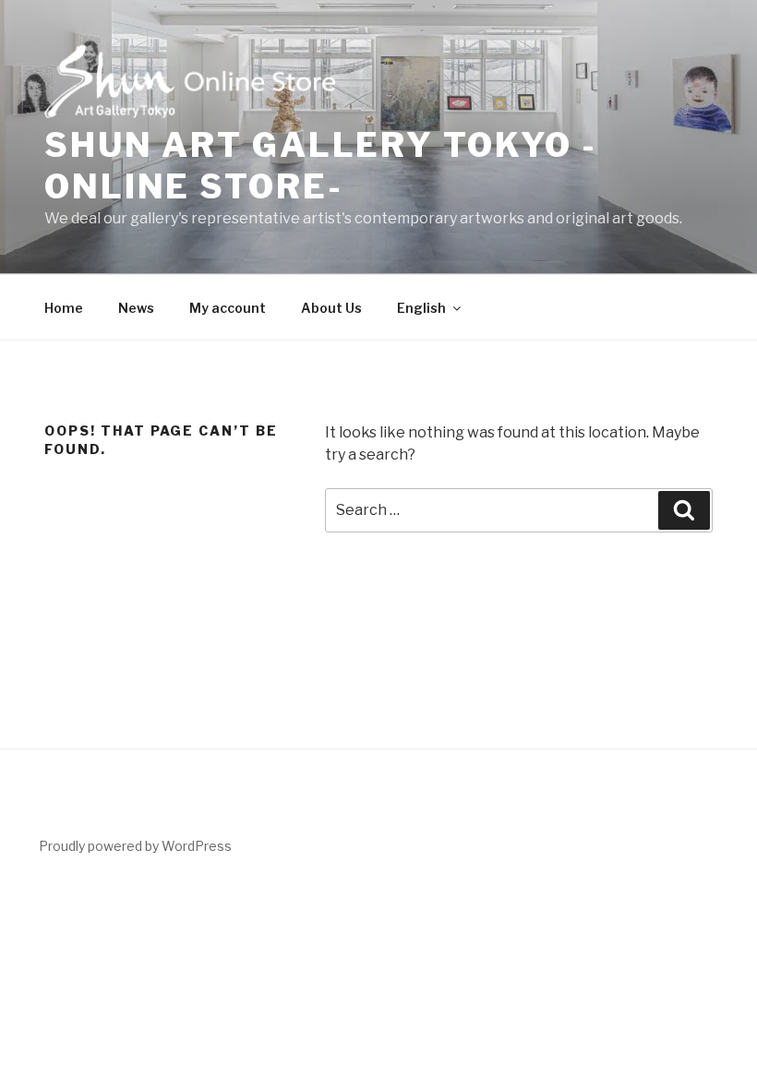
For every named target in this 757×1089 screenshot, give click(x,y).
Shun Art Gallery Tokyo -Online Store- (320, 166)
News (136, 308)
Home (63, 308)
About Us (331, 308)
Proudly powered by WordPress (135, 846)
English (421, 308)
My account (227, 308)
